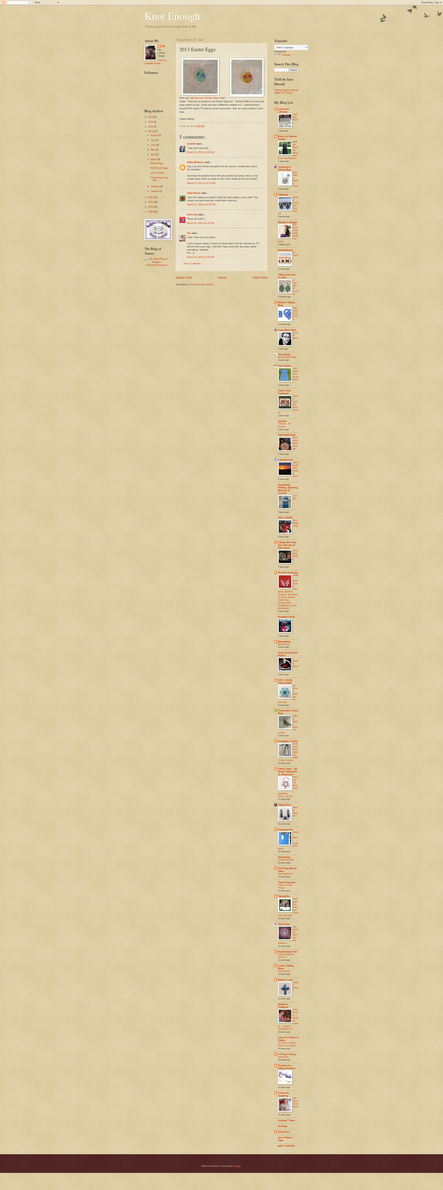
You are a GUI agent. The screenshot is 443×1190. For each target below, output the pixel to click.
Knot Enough (172, 16)
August (155, 135)
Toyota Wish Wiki (286, 860)
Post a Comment (192, 263)
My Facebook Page (287, 357)
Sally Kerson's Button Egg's (205, 98)
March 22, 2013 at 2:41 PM (200, 223)
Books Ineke (284, 644)
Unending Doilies (296, 554)
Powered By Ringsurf (156, 265)
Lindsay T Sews (286, 1120)
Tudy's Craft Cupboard (284, 392)
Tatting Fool (284, 804)
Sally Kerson (194, 193)
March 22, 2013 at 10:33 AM (201, 183)
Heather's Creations (283, 1005)
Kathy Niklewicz (195, 162)
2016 (151, 117)
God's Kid (192, 214)
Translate (286, 55)
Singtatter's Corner (288, 741)
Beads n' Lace (285, 979)
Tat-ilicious (284, 924)
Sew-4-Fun (283, 1132)
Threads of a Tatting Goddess (286, 1067)
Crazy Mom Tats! (287, 330)
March (154, 159)
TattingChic (284, 896)
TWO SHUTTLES (287, 435)
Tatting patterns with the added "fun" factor (286, 91)
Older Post (260, 277)
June (153, 145)
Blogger (237, 1166)
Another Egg (156, 163)
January (155, 191)
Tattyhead (283, 194)
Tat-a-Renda (284, 354)
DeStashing (284, 857)
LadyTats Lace (285, 459)
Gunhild (191, 143)
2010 (151, 207)
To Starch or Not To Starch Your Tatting (287, 1044)
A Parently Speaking (283, 1094)
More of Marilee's (295, 811)
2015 (151, 121)
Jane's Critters (157, 172)
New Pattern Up (285, 874)
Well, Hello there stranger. (295, 443)
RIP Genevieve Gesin (296, 1102)
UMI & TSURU (285, 517)
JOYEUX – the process (284, 425)
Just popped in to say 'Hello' (296, 375)
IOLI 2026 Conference (295, 313)
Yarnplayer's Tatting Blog (284, 168)
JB (163, 46)
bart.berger (283, 1057)
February (155, 186)
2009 (151, 211)
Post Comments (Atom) (201, 284)
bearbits (282, 421)
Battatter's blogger (287, 222)
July (153, 140)
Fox (189, 233)
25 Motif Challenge (288, 572)
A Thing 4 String (287, 1054)
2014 (151, 126)
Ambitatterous (285, 250)
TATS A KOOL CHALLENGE (285, 681)
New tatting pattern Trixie (295, 179)
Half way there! (295, 117)
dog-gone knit (285, 829)
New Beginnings (296, 523)
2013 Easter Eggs (159, 168)
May (153, 149)
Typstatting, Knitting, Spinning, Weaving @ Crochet (288, 489)
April (153, 154)
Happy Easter (295, 986)
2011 (151, 202)
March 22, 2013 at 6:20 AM (200, 152)
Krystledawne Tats (287, 951)
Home (222, 277)
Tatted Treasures (286, 882)
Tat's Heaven (284, 365)
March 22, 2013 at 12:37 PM (201, 204)
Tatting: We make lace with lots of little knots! (287, 545)
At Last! (295, 254)
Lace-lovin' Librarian (284, 110)
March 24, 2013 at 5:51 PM (200, 257)
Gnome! (295, 497)
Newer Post (184, 277)
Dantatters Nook (286, 617)
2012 (151, 197)
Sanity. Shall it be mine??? (286, 955)
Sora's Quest (284, 971)
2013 (151, 131)
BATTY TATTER (286, 1146)
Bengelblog (284, 641)
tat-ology (282, 1126)
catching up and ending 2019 (296, 469)
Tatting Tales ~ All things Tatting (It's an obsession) (287, 772)
